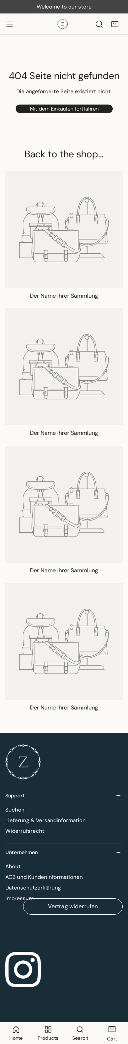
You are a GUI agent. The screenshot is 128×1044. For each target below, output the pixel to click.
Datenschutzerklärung (33, 887)
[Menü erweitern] (9, 24)
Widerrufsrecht (24, 831)
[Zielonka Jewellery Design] (62, 24)
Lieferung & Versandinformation (45, 820)
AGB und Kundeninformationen (44, 877)
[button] (115, 24)
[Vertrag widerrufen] (64, 931)
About (13, 866)
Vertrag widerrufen (73, 906)
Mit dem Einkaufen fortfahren (64, 108)
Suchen (15, 809)
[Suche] (99, 24)
